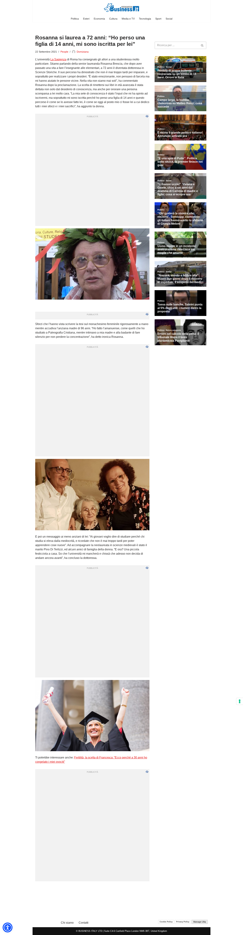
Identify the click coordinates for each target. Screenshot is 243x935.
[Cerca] (202, 45)
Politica (75, 18)
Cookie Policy (166, 921)
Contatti (83, 922)
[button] (8, 927)
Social (169, 18)
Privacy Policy (182, 921)
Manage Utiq (199, 922)
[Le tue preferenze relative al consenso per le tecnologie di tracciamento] (239, 701)
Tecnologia (145, 18)
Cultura (113, 18)
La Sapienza (58, 59)
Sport (158, 18)
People (64, 51)
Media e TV (128, 18)
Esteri (86, 18)
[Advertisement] (92, 888)
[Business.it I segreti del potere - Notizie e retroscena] (121, 7)
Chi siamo (67, 922)
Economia (99, 18)
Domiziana (83, 51)
